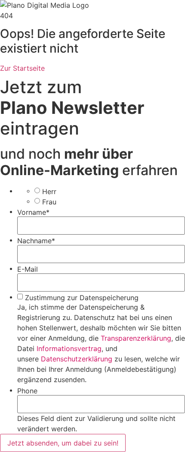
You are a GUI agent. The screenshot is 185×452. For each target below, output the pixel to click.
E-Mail (27, 269)
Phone (27, 390)
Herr (49, 191)
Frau (49, 201)
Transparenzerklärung (136, 338)
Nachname (36, 240)
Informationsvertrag (69, 348)
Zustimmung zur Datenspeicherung (82, 297)
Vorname (33, 212)
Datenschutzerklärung (76, 359)
